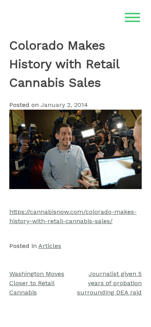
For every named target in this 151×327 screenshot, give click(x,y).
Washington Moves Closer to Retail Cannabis (36, 283)
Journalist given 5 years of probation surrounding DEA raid (109, 283)
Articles (49, 246)
